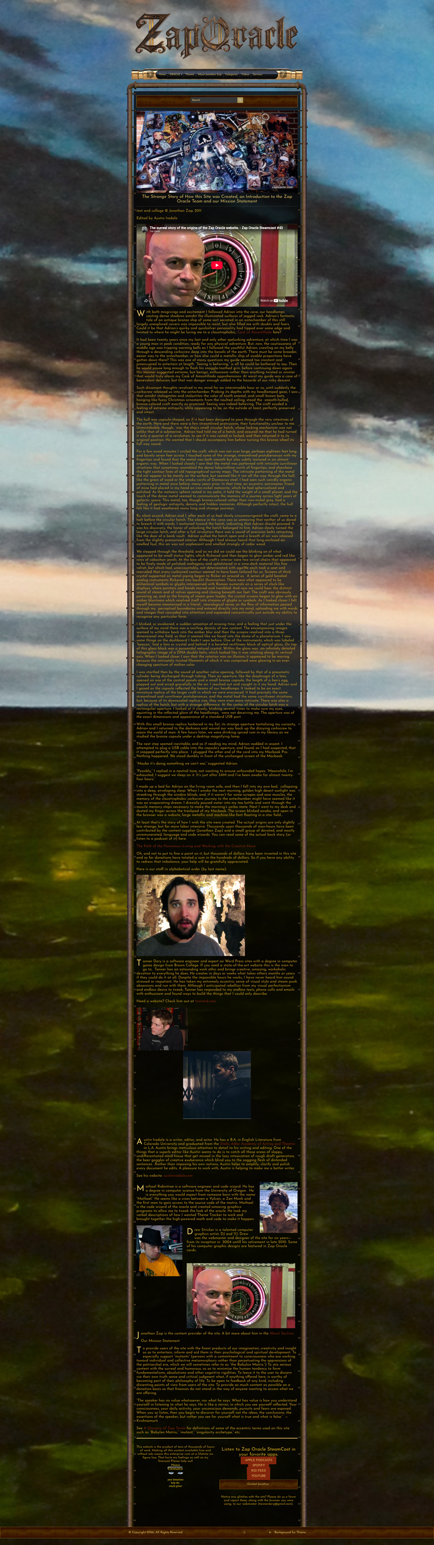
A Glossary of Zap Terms (164, 1428)
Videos (245, 74)
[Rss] (244, 1532)
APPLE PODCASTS (258, 1460)
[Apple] (259, 1532)
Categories (231, 74)
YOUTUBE (258, 1476)
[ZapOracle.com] (217, 35)
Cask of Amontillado (254, 332)
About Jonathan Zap (210, 74)
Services (257, 74)
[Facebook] (248, 1532)
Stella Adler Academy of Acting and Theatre (257, 1144)
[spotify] (266, 1532)
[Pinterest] (251, 1532)
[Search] (240, 100)
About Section (281, 1333)
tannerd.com (205, 1001)
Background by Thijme (290, 1532)
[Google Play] (270, 1532)
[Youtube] (255, 1532)
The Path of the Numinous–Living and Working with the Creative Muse (195, 846)
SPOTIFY (258, 1465)
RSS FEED (258, 1470)
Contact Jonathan (258, 1484)
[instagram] (262, 1532)
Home (162, 74)
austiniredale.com (177, 1176)
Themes (189, 74)
